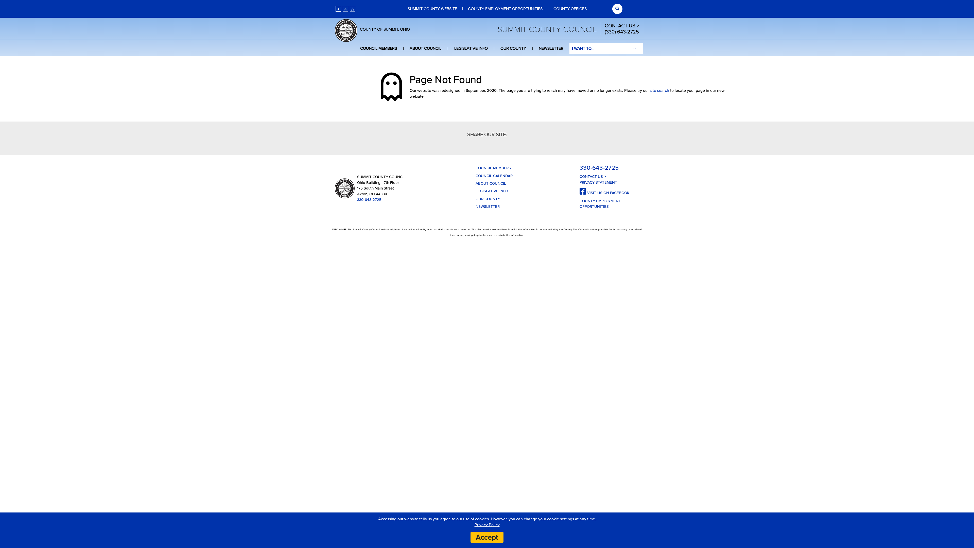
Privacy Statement (598, 182)
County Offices (570, 8)
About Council (425, 48)
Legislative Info (471, 48)
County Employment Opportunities (505, 8)
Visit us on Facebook (607, 193)
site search (659, 90)
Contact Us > (593, 176)
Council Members (378, 48)
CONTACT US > (622, 26)
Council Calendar (494, 176)
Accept (487, 537)
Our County (513, 48)
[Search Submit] (617, 9)
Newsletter (551, 48)
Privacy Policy (487, 524)
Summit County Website (432, 8)
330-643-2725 (369, 199)
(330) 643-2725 (622, 32)
